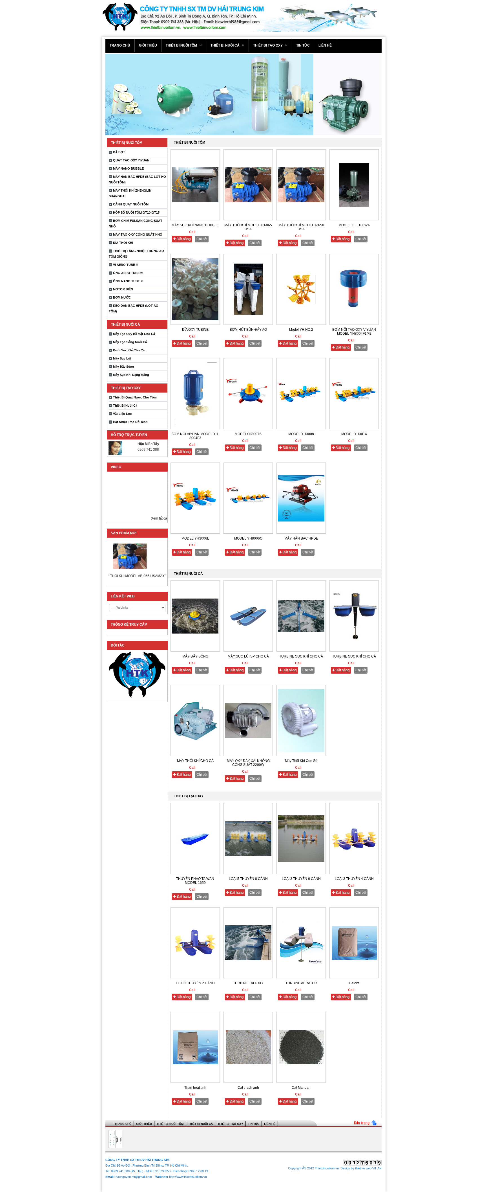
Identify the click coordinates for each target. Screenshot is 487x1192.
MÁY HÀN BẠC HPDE (301, 538)
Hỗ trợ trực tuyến (129, 435)
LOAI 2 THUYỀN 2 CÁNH (195, 983)
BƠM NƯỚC (122, 297)
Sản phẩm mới (123, 533)
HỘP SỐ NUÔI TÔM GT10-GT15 (136, 212)
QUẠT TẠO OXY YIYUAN (131, 160)
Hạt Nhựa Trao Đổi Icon (130, 422)
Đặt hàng (183, 239)
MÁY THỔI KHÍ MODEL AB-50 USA (301, 227)
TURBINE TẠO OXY (248, 983)
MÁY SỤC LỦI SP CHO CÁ (248, 656)
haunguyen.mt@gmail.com (134, 1176)
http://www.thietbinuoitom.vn (188, 1176)
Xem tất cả (159, 518)
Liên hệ (325, 45)
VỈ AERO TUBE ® (125, 264)
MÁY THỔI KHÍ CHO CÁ (195, 761)
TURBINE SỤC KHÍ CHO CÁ (301, 656)
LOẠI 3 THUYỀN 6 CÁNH (301, 879)
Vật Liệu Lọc (122, 413)
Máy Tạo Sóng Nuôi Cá (130, 342)
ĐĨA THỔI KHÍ (123, 242)
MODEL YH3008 (301, 434)
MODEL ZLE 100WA (354, 225)
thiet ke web (363, 1168)
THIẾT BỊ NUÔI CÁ (225, 45)
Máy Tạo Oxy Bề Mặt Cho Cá (134, 334)
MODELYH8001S (248, 434)
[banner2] (243, 94)
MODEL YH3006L (195, 538)
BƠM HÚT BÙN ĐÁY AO (248, 330)
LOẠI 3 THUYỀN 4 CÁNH (354, 879)
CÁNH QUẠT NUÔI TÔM (131, 204)
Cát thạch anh (248, 1088)
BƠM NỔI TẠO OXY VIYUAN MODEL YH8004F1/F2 (354, 332)
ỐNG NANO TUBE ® (128, 281)
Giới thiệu (148, 45)
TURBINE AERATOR (301, 983)
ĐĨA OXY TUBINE (195, 330)
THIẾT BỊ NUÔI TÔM (182, 45)
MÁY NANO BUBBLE (128, 168)
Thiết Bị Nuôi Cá (125, 405)
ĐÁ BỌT (119, 152)
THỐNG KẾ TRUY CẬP (129, 624)
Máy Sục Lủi (122, 358)
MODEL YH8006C (248, 538)
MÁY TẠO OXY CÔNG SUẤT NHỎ (137, 234)
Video (116, 467)
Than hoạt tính (195, 1088)
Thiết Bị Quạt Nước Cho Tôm (135, 397)
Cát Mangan (301, 1088)
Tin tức (303, 45)
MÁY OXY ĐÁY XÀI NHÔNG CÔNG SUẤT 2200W (248, 763)
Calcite (354, 983)
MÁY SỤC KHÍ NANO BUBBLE (195, 225)
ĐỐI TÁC (118, 645)
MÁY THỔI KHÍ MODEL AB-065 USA (117, 576)
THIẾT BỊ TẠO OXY (268, 45)
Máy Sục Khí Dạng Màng (131, 374)
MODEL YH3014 (354, 434)
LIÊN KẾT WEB (123, 596)
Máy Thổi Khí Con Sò (301, 761)
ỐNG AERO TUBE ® (128, 273)
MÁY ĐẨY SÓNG (195, 656)
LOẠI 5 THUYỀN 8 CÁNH (248, 879)
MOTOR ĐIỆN (123, 289)
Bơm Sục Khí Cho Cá (129, 350)
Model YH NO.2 (301, 330)
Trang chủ (120, 45)
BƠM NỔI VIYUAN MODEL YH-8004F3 (195, 436)
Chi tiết (201, 239)
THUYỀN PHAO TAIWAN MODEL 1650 (195, 881)
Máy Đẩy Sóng (123, 366)
